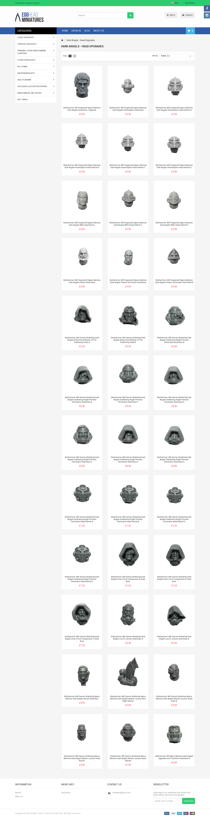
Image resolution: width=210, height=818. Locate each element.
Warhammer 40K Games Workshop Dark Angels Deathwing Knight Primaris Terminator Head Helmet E (82, 579)
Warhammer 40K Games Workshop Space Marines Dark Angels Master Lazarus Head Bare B (82, 758)
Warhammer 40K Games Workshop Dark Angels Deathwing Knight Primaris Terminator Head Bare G (128, 459)
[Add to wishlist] (87, 111)
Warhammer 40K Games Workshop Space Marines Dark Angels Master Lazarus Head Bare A (174, 698)
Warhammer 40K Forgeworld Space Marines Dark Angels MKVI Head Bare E (82, 224)
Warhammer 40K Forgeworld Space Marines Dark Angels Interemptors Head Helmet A (174, 109)
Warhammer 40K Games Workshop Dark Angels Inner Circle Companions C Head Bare (82, 638)
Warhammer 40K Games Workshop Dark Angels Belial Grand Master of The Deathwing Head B (128, 340)
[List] (74, 56)
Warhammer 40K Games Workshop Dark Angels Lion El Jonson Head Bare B (174, 637)
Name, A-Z (165, 56)
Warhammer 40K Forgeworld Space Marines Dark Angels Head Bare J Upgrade (82, 109)
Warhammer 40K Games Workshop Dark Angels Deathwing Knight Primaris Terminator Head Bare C (128, 399)
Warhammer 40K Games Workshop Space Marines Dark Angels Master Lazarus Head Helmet (128, 758)
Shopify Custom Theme (40, 813)
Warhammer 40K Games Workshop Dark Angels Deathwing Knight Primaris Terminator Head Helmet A (82, 519)
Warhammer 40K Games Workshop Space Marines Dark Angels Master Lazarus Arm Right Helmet (128, 698)
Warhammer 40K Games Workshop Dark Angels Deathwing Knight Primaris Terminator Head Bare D (174, 399)
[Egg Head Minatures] (29, 17)
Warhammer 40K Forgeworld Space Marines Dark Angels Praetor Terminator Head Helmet (174, 281)
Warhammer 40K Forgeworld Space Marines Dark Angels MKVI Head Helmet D (174, 224)
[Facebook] (207, 8)
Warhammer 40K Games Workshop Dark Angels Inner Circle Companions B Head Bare (174, 579)
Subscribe (188, 801)
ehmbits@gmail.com (122, 793)
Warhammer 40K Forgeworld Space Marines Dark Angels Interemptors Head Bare (128, 109)
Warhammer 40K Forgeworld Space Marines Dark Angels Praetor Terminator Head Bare (128, 281)
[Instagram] (207, 15)
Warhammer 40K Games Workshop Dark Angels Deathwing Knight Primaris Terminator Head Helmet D (174, 519)
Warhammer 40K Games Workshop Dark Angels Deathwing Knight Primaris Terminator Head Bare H (174, 459)
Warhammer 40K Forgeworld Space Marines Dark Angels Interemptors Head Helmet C (128, 166)
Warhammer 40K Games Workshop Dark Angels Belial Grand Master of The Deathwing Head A (82, 340)
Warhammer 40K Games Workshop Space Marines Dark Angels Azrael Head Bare (82, 697)
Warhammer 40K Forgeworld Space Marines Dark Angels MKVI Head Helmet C (128, 224)
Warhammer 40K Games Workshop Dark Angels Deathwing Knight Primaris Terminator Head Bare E (82, 459)
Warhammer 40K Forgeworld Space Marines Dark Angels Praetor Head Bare (82, 281)
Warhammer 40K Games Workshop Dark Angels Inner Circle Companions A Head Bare (128, 579)
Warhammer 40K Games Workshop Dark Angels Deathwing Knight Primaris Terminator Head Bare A (174, 340)
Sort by (155, 56)
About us (19, 796)
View (65, 56)
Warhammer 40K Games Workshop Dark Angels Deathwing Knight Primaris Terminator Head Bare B (82, 399)
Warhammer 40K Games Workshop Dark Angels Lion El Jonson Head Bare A (128, 637)
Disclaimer (65, 793)
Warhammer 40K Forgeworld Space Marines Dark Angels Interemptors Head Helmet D (174, 166)
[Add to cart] (76, 111)
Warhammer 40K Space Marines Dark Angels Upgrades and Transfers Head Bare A (174, 757)
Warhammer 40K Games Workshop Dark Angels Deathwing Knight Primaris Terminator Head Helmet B (128, 519)
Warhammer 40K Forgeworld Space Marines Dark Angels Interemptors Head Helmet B (82, 166)
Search (18, 793)
